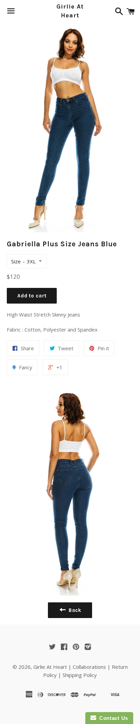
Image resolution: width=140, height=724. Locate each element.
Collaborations (89, 666)
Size (16, 261)
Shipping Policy (80, 675)
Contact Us (112, 718)
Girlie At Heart (69, 11)
